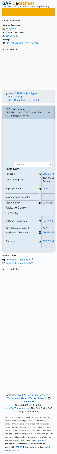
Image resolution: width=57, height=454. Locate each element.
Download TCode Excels (18, 263)
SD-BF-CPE (12, 35)
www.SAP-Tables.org (27, 395)
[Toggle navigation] (8, 12)
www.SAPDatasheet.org (17, 408)
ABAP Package (15, 96)
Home (10, 93)
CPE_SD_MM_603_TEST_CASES (22, 43)
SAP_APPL (11, 28)
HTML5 (18, 450)
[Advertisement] (28, 70)
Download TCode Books (18, 259)
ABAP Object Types (27, 93)
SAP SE (41, 440)
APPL (45, 188)
